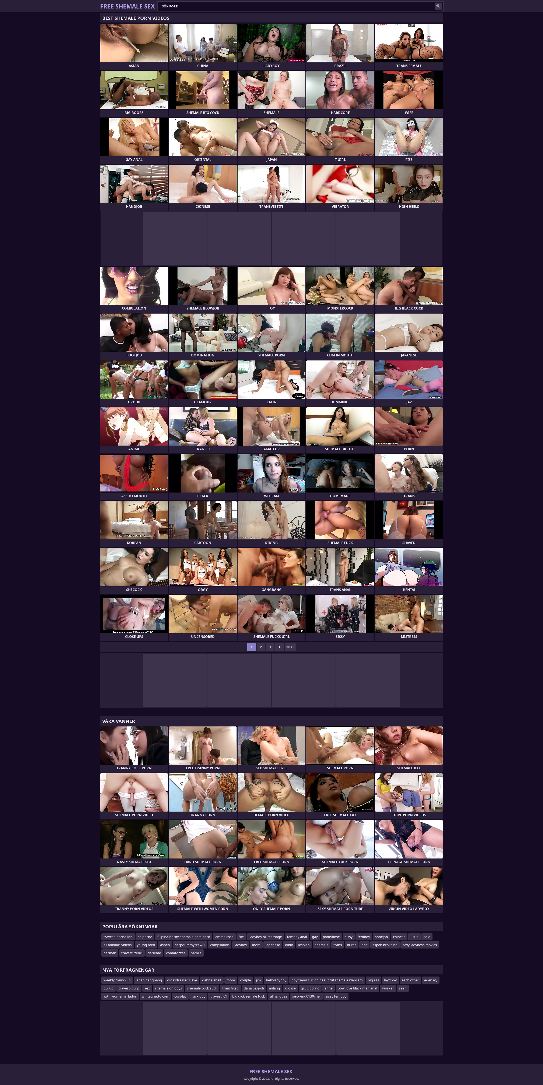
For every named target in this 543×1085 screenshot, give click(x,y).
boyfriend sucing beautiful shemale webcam (327, 980)
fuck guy (198, 996)
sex (147, 988)
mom (256, 945)
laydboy (390, 980)
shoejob (381, 936)
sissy (349, 936)
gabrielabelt (211, 980)
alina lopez (278, 996)
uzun (414, 936)
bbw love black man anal (357, 988)
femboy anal (297, 936)
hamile (196, 953)
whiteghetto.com (155, 996)
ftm (241, 936)
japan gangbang (149, 980)
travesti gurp (129, 988)
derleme (154, 953)
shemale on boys (168, 988)
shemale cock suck (202, 988)
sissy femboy (336, 996)
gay (315, 936)
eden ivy (430, 980)
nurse (351, 945)
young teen (146, 945)
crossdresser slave (182, 980)
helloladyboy (276, 980)
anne (329, 988)
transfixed (230, 988)
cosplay (180, 996)
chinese (399, 936)
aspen (165, 945)
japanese (273, 945)
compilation (219, 945)
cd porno (145, 936)
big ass (373, 980)
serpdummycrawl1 (190, 945)
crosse (290, 988)
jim (258, 980)
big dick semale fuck (248, 996)
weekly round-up (117, 980)
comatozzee (176, 953)
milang (274, 988)
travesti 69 (218, 996)
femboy (364, 936)
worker (388, 988)
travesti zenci (132, 953)
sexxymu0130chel (306, 996)
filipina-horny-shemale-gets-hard (183, 936)
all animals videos (118, 945)
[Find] (438, 6)
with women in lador (120, 996)
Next (290, 647)
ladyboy (240, 945)
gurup (108, 988)
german (110, 953)
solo (427, 936)
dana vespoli (254, 988)
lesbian (304, 945)
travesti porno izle (118, 936)
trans (337, 945)
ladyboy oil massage (265, 936)
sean (403, 988)
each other (410, 980)
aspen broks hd (384, 945)
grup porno (310, 988)
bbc (364, 945)
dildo (289, 945)
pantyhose (331, 936)
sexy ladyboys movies (420, 945)
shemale (321, 945)
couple (245, 980)
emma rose (224, 936)
